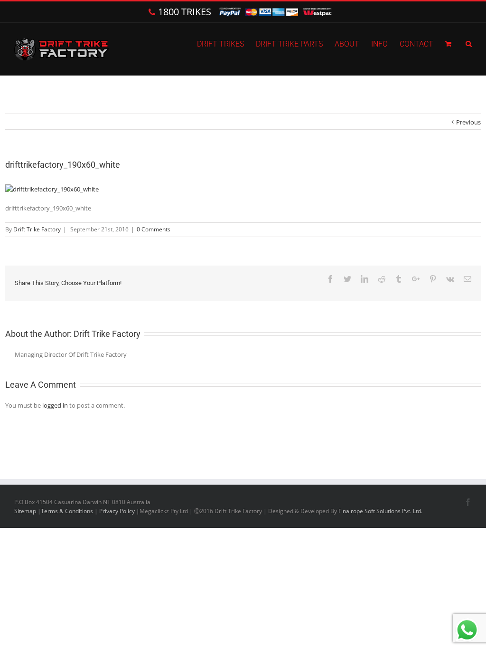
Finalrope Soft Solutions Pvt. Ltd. (380, 511)
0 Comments (153, 229)
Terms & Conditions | (70, 511)
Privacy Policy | (119, 511)
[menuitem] (226, 43)
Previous (468, 122)
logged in (55, 405)
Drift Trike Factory (37, 229)
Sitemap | (27, 511)
